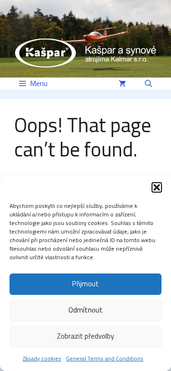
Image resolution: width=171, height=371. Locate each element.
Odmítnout (85, 310)
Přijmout (85, 284)
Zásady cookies (42, 358)
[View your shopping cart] (122, 83)
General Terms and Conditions (104, 358)
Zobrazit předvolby (85, 336)
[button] (157, 187)
